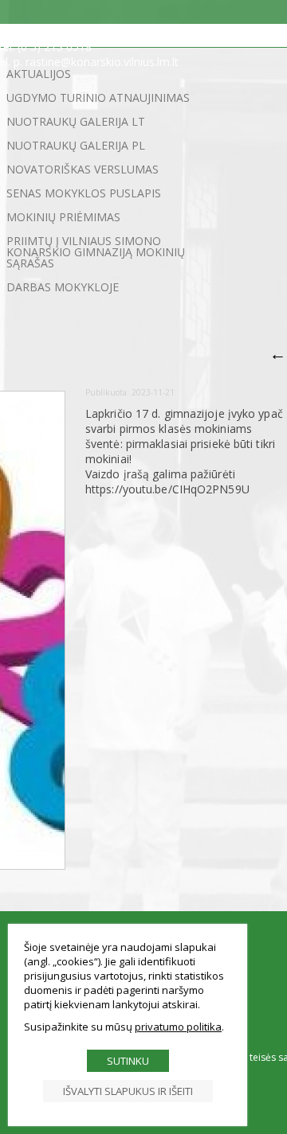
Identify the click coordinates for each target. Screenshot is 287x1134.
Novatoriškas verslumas (82, 169)
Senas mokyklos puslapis (83, 193)
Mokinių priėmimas (63, 216)
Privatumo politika (178, 1026)
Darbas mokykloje (62, 286)
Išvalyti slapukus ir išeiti (128, 1091)
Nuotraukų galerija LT (75, 121)
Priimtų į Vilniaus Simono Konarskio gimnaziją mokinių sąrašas (95, 252)
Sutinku (128, 1061)
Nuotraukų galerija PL (75, 145)
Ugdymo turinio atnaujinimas (98, 97)
